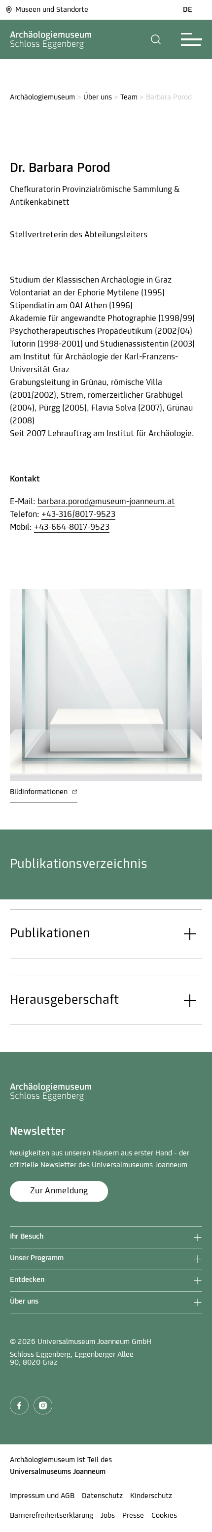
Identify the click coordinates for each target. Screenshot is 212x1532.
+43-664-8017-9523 (71, 527)
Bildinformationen (40, 792)
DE (187, 10)
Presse (133, 1516)
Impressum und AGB (42, 1496)
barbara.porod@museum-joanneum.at (106, 502)
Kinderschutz (151, 1496)
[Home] (51, 39)
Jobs (108, 1516)
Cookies (164, 1516)
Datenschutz (102, 1496)
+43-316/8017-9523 (78, 515)
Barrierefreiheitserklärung (51, 1516)
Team (129, 97)
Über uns (97, 97)
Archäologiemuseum (42, 97)
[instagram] (43, 1405)
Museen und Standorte (51, 10)
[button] (156, 39)
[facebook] (19, 1405)
